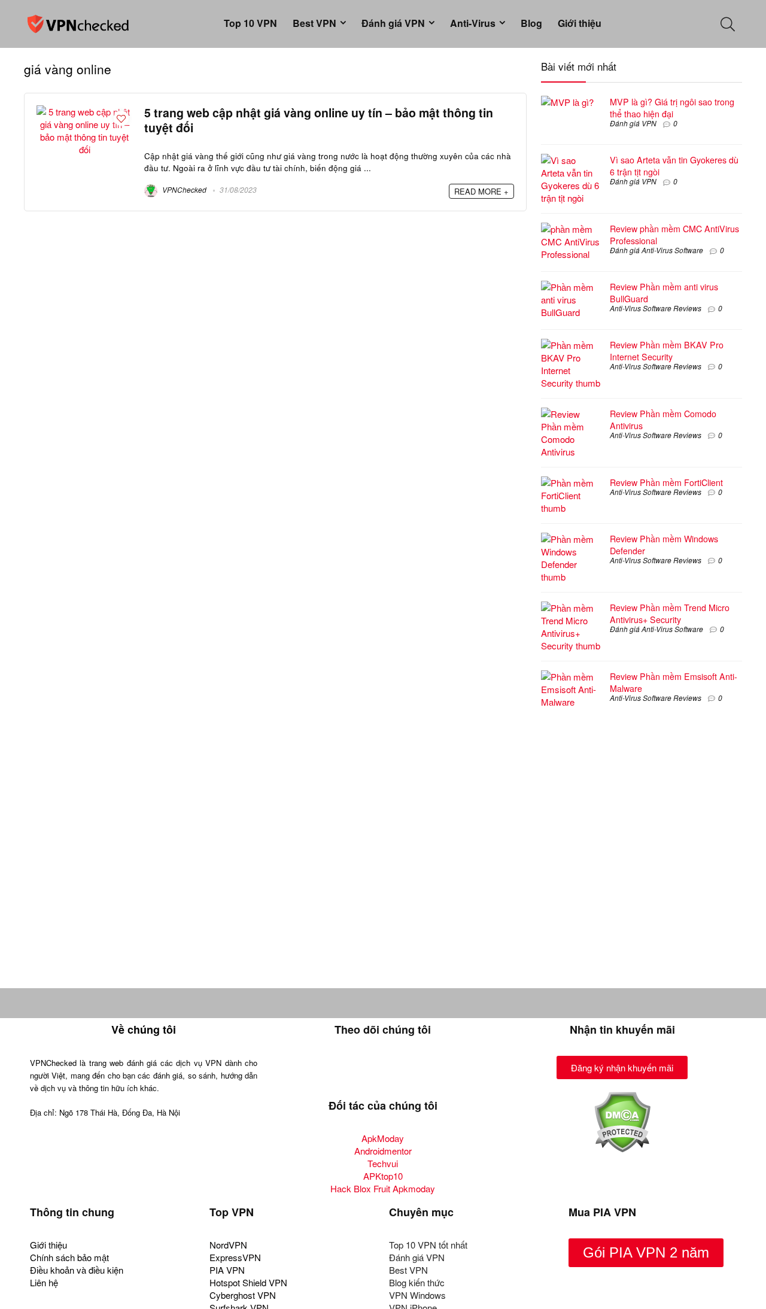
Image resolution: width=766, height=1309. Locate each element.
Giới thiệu (579, 23)
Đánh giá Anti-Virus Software (656, 250)
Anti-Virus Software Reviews (655, 308)
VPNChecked (183, 189)
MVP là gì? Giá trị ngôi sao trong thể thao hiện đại (672, 108)
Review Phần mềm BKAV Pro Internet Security (667, 351)
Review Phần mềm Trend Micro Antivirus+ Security (669, 613)
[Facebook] (348, 1071)
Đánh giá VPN (393, 23)
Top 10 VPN (250, 23)
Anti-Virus (473, 23)
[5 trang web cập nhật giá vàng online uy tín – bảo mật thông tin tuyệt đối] (84, 111)
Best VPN (314, 23)
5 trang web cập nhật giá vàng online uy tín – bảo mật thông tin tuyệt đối (318, 120)
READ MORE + (481, 191)
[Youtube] (418, 1071)
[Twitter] (383, 1071)
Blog (531, 23)
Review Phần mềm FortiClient (666, 482)
